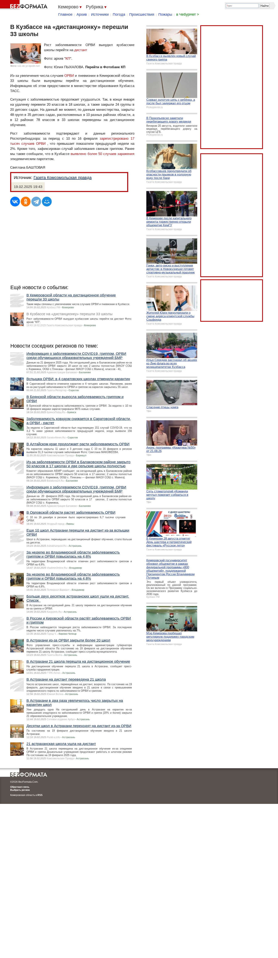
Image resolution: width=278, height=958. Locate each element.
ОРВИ (69, 76)
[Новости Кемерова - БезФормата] (24, 5)
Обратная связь (19, 787)
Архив (82, 14)
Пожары (165, 14)
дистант (80, 50)
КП (68, 58)
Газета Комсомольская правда (63, 177)
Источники (100, 14)
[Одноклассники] (26, 201)
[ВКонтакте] (15, 201)
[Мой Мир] (47, 201)
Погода (119, 14)
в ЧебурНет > (187, 14)
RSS (40, 795)
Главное (65, 14)
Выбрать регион (20, 790)
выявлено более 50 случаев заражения (102, 154)
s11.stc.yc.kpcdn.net (28, 66)
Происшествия (141, 14)
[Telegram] (36, 201)
